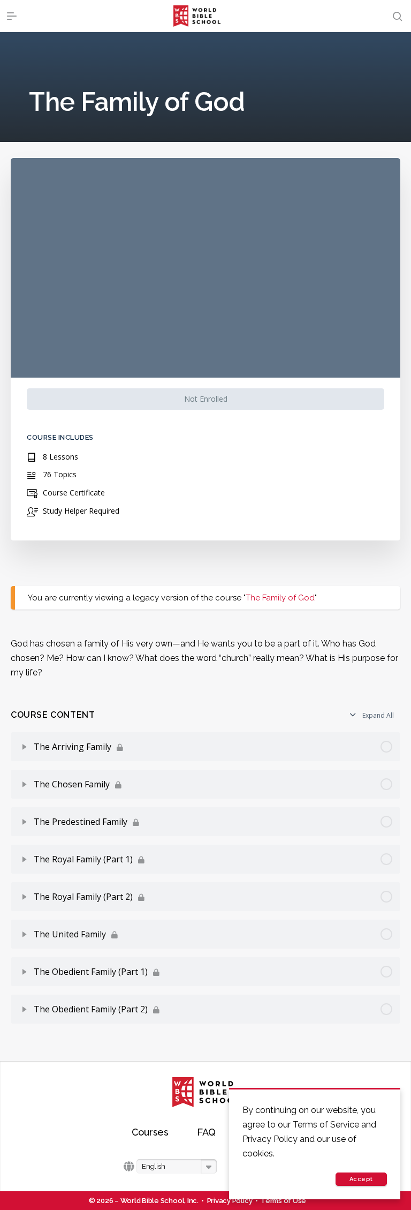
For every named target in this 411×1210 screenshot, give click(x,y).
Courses (150, 1132)
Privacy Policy (230, 1201)
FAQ (206, 1132)
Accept (361, 1179)
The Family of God (280, 598)
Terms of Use (283, 1201)
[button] (176, 1166)
